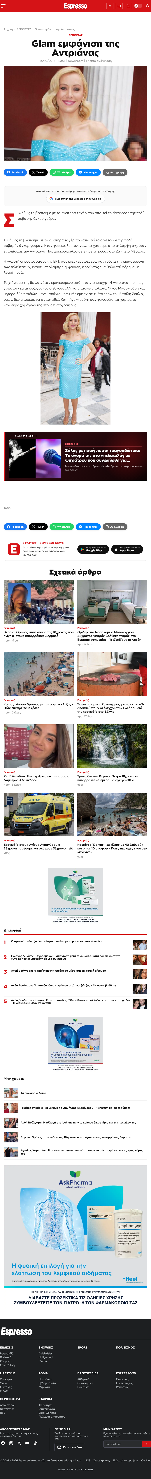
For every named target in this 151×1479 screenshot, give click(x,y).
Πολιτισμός (125, 1347)
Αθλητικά (83, 1379)
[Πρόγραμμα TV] (119, 6)
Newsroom (75, 61)
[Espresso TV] (128, 6)
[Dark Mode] (138, 6)
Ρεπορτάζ (6, 1353)
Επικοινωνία (47, 1409)
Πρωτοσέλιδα (88, 1373)
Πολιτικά (83, 1387)
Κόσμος (5, 1361)
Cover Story (7, 1365)
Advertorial (7, 1405)
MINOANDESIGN (82, 1469)
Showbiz (46, 1347)
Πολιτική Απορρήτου (125, 1460)
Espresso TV (126, 1373)
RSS (2, 1412)
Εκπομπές (122, 1379)
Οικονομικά (85, 1383)
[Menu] (3, 6)
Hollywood (46, 1357)
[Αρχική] (16, 1331)
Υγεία (3, 1383)
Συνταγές (6, 1387)
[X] (19, 1443)
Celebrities (45, 1353)
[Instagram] (11, 1443)
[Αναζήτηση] (147, 6)
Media (43, 1361)
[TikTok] (35, 1443)
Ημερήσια (45, 1379)
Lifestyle (7, 1373)
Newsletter (7, 1409)
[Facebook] (3, 1443)
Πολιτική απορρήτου (52, 1416)
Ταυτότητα (45, 1405)
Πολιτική (5, 1357)
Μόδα (4, 1391)
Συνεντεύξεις (124, 1383)
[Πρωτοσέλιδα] (109, 6)
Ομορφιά (6, 1379)
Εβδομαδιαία (47, 1383)
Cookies (146, 1460)
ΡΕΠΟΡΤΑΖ (75, 35)
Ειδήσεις (6, 1347)
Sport (82, 1347)
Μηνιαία (44, 1387)
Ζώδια (43, 1373)
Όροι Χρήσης (47, 1412)
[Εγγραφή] (146, 1444)
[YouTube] (27, 1443)
